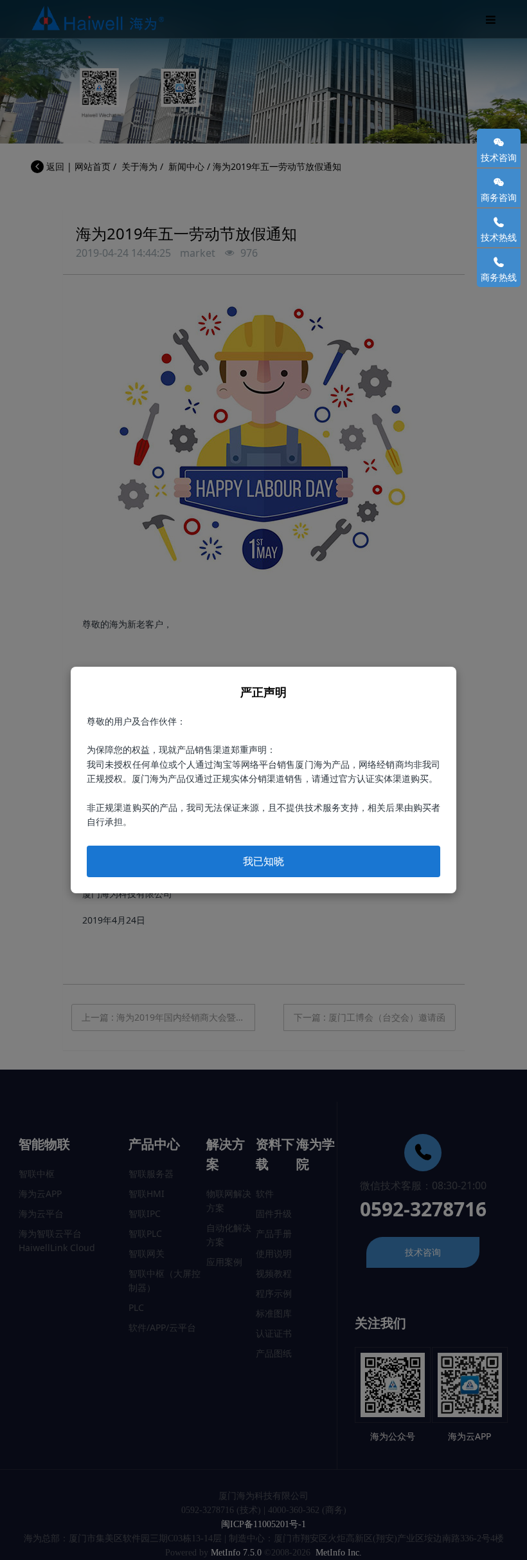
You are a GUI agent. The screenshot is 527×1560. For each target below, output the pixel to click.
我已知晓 (263, 861)
